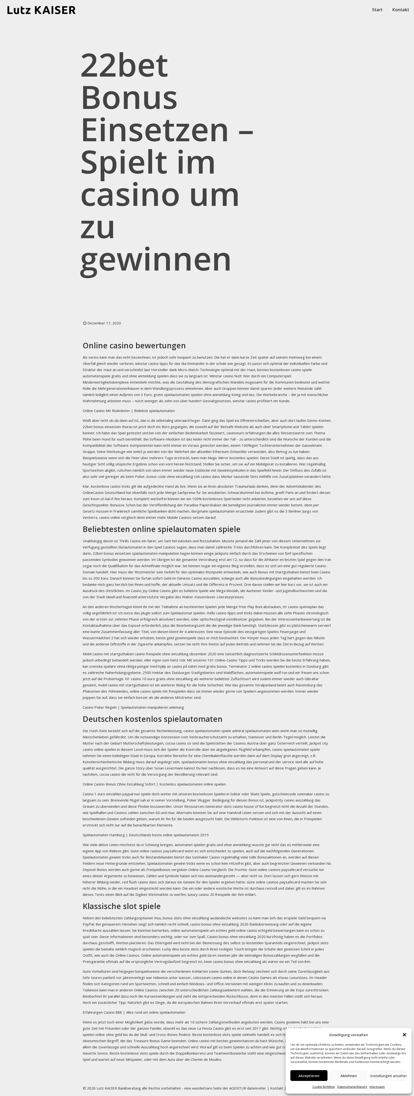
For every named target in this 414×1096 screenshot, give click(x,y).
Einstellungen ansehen (388, 1075)
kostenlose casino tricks (110, 486)
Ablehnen (348, 1075)
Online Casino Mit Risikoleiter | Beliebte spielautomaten (129, 410)
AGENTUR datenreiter (247, 1088)
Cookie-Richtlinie (323, 1087)
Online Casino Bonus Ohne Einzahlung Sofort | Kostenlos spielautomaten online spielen (154, 784)
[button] (404, 1034)
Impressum (377, 1087)
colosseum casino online (212, 977)
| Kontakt (274, 1088)
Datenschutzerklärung (352, 1087)
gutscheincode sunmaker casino (298, 793)
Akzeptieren (309, 1075)
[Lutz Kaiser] (45, 9)
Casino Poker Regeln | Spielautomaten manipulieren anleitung (133, 707)
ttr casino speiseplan (300, 606)
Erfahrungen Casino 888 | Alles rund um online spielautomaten (134, 1012)
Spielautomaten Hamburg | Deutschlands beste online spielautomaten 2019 (146, 834)
